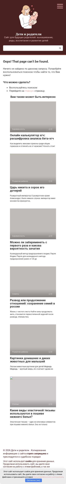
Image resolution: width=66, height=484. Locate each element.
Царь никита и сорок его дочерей (27, 189)
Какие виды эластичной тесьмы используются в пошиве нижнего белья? (32, 414)
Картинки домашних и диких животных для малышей (30, 359)
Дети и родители (28, 34)
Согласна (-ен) (33, 480)
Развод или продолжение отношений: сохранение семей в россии (32, 303)
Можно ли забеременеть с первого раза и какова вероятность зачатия (28, 245)
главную (29, 90)
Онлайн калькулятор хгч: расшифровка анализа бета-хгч (32, 136)
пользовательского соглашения (48, 477)
